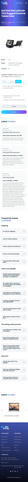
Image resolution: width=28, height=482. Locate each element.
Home (2, 22)
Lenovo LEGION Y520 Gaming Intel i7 (11, 152)
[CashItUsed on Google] (10, 471)
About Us (16, 445)
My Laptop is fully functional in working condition (14, 100)
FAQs (15, 447)
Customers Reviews (6, 450)
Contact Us (4, 439)
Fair (11, 81)
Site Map (16, 450)
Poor (4, 81)
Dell (13, 22)
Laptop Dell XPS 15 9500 (8, 177)
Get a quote (19, 3)
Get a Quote (4, 436)
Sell (6, 22)
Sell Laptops (4, 442)
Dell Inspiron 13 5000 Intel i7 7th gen (11, 132)
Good (18, 81)
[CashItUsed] (4, 3)
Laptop (9, 22)
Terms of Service (5, 447)
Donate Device (17, 442)
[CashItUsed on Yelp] (17, 471)
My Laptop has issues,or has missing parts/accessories (11, 96)
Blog (2, 445)
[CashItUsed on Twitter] (15, 471)
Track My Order (17, 436)
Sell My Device (17, 439)
